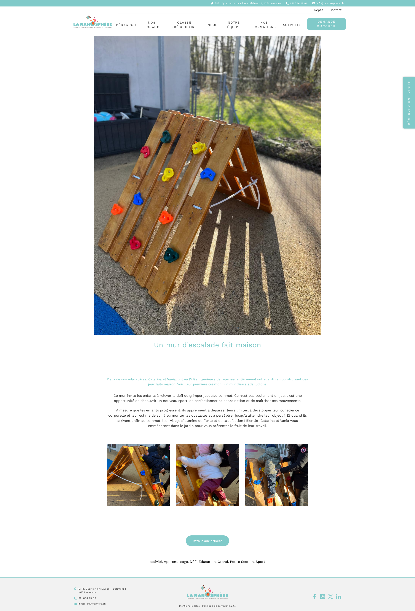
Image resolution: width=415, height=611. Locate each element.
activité (156, 562)
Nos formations (264, 25)
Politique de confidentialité (219, 606)
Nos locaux (152, 25)
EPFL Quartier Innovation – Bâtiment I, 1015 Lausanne (248, 3)
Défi (193, 562)
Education (207, 562)
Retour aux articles (207, 541)
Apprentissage (176, 562)
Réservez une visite (409, 102)
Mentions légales (189, 606)
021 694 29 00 (299, 3)
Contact (336, 10)
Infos (212, 25)
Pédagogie (126, 25)
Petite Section (242, 562)
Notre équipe (234, 25)
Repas (318, 10)
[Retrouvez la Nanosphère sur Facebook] (315, 597)
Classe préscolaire (184, 25)
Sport (260, 562)
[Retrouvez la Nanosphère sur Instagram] (323, 597)
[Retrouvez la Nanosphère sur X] (331, 597)
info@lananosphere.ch (330, 3)
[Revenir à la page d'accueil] (207, 592)
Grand (223, 562)
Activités (292, 25)
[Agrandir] (164, 449)
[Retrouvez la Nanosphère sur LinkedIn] (339, 597)
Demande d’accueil (326, 24)
